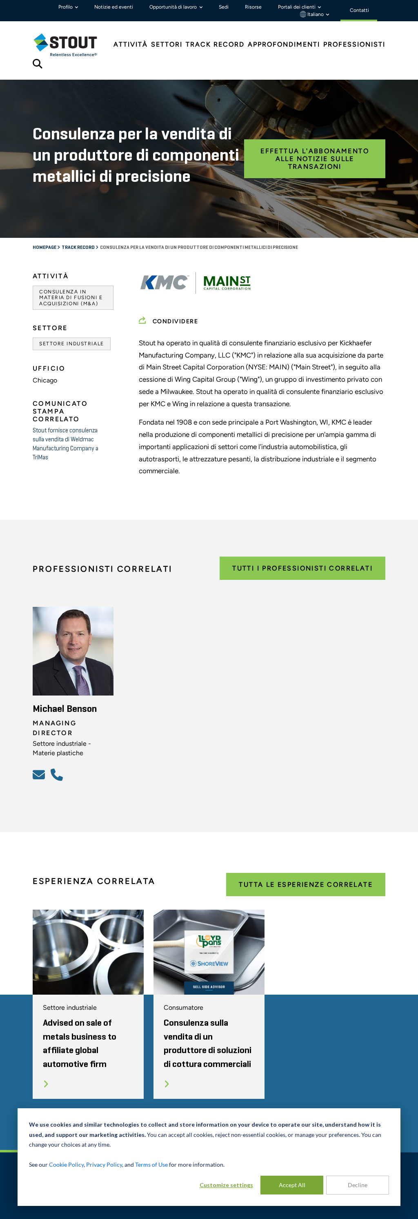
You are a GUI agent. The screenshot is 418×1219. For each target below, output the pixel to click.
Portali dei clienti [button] (297, 7)
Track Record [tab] (215, 44)
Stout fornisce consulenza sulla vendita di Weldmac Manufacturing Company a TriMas (65, 444)
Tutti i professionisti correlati (302, 568)
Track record (79, 247)
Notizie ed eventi (113, 7)
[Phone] (58, 774)
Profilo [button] (66, 7)
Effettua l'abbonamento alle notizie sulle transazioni (314, 158)
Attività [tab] (130, 44)
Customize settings (226, 1184)
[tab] (71, 44)
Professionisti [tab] (354, 44)
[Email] (40, 774)
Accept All (292, 1184)
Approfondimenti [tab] (284, 44)
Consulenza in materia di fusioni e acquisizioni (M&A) (70, 297)
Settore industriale (71, 344)
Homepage (45, 247)
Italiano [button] (315, 14)
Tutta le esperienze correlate (306, 884)
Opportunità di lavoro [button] (173, 7)
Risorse (253, 7)
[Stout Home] (71, 44)
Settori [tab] (166, 44)
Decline (357, 1184)
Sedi (224, 7)
